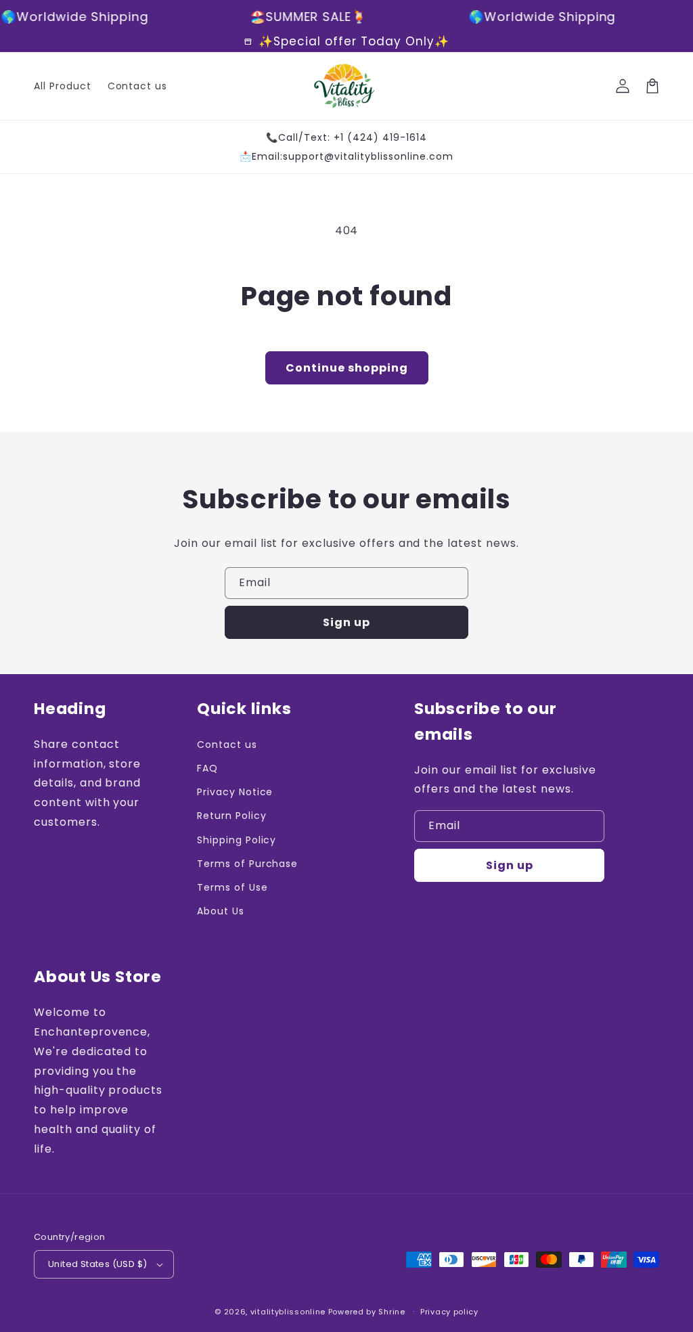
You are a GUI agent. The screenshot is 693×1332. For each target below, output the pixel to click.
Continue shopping (347, 368)
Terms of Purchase (247, 863)
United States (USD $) (97, 1264)
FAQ (207, 768)
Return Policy (231, 815)
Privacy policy (449, 1311)
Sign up (346, 622)
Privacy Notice (235, 792)
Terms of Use (232, 887)
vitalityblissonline (288, 1311)
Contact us (227, 744)
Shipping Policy (236, 840)
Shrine (391, 1311)
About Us (220, 911)
